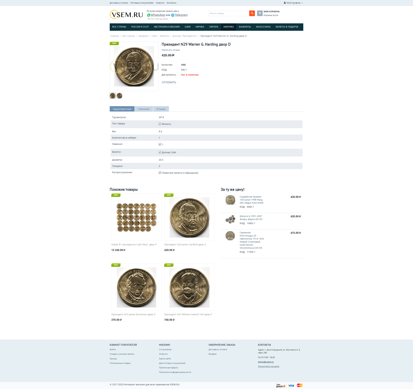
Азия (187, 27)
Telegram (181, 15)
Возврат (213, 353)
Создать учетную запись (122, 353)
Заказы (113, 358)
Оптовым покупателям (142, 2)
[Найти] (252, 13)
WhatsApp (158, 15)
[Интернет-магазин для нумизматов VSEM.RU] (126, 14)
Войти (113, 349)
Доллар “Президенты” (185, 35)
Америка (228, 27)
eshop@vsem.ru (266, 361)
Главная (114, 35)
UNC (114, 43)
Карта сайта (165, 358)
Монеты (164, 35)
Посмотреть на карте (268, 366)
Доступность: (169, 74)
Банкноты (245, 27)
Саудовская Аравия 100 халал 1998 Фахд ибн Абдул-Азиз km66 (251, 199)
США (154, 35)
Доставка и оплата (119, 2)
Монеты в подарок (287, 27)
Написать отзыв (171, 49)
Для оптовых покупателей (172, 363)
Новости (160, 2)
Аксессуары (263, 27)
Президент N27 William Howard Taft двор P (188, 314)
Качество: (167, 64)
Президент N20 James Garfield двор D (185, 244)
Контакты (171, 2)
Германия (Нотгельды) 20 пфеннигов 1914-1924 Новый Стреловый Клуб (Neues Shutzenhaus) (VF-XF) (252, 240)
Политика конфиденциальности (175, 372)
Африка (200, 27)
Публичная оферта (168, 367)
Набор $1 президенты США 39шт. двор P (133, 244)
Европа (213, 27)
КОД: (164, 69)
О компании (165, 349)
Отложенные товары (120, 363)
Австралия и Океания (167, 27)
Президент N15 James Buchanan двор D (133, 314)
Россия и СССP (140, 27)
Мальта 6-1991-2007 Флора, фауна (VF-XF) (251, 218)
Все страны (119, 27)
